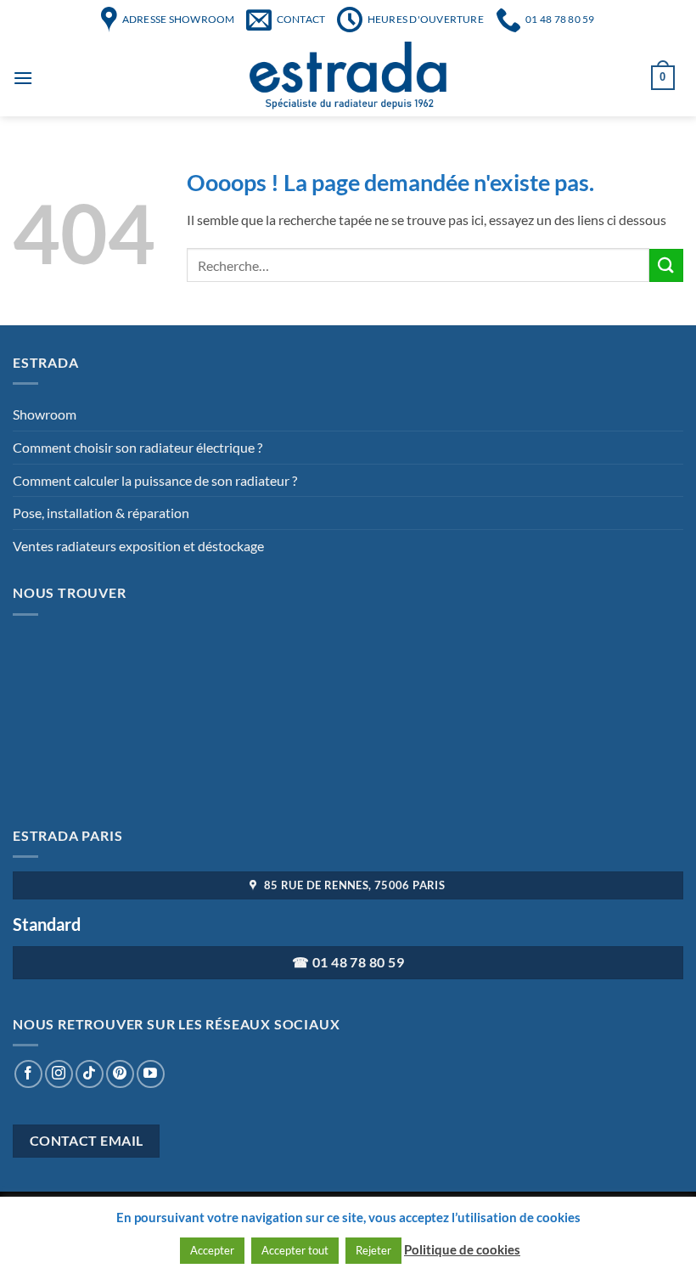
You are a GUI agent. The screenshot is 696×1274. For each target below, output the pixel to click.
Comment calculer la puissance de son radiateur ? (155, 480)
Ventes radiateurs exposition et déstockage (138, 546)
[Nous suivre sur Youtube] (151, 1074)
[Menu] (23, 78)
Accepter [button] (212, 1250)
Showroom (44, 414)
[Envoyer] (666, 265)
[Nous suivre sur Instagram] (59, 1074)
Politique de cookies (462, 1249)
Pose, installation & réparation (101, 513)
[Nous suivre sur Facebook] (28, 1074)
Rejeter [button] (373, 1250)
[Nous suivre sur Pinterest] (120, 1074)
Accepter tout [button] (294, 1250)
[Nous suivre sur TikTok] (90, 1074)
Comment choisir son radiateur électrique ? (137, 447)
